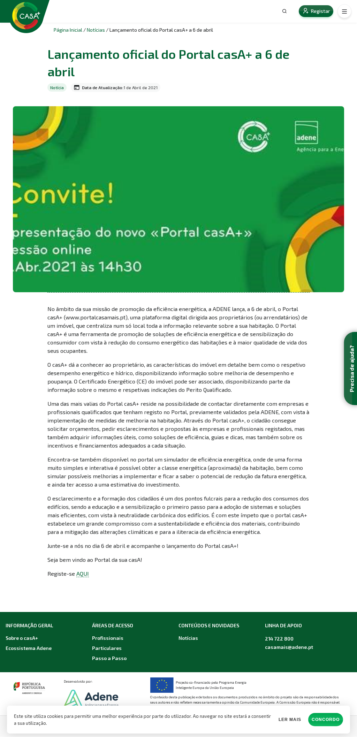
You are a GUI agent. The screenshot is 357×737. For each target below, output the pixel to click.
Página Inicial (68, 30)
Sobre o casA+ (22, 638)
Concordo (326, 719)
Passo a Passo (109, 658)
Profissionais (107, 638)
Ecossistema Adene (29, 648)
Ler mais (290, 719)
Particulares (107, 648)
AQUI (82, 573)
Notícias (96, 30)
